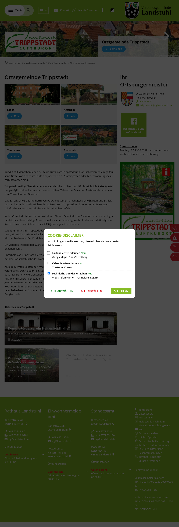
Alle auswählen (62, 291)
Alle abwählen (91, 291)
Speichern (121, 291)
